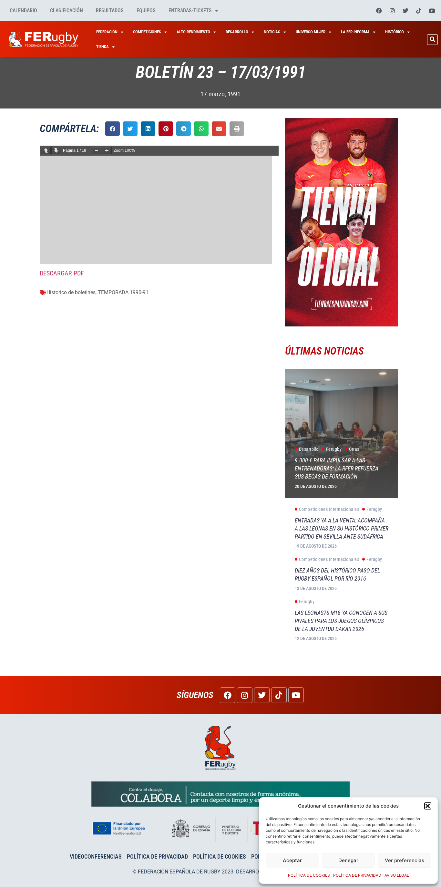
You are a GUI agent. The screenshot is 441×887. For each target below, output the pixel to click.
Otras (354, 449)
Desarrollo (237, 31)
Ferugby (334, 449)
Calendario (23, 10)
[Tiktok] (419, 10)
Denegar (348, 860)
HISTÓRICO (394, 31)
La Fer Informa (355, 31)
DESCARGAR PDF (62, 273)
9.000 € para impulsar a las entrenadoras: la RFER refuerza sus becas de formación (336, 468)
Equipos (146, 10)
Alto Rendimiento (193, 31)
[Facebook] (379, 10)
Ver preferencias (404, 860)
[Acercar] (107, 150)
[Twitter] (405, 10)
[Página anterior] (46, 150)
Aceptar (292, 860)
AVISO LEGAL (397, 875)
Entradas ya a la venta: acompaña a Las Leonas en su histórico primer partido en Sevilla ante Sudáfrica (341, 528)
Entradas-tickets (190, 10)
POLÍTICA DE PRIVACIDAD (357, 875)
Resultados (110, 10)
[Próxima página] (56, 150)
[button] (428, 806)
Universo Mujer (310, 31)
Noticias (272, 31)
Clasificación (66, 10)
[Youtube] (432, 10)
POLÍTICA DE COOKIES (309, 875)
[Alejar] (96, 150)
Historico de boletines (71, 292)
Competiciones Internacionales (329, 509)
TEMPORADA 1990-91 (123, 292)
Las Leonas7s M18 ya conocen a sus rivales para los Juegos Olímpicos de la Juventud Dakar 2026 (341, 620)
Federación (107, 31)
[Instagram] (392, 10)
